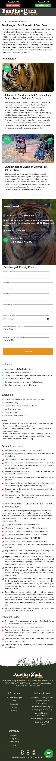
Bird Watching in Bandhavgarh (42, 719)
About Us (13, 735)
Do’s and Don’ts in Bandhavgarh (42, 714)
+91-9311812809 (13, 2)
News (14, 701)
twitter (28, 751)
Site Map (14, 710)
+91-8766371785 (43, 2)
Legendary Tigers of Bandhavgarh (42, 702)
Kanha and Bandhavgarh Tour (42, 698)
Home (4, 21)
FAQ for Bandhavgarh (14, 698)
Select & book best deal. (16, 231)
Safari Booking (42, 5)
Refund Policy (14, 742)
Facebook (22, 751)
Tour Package (13, 5)
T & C (14, 745)
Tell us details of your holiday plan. (20, 215)
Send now (27, 352)
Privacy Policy (13, 739)
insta (34, 751)
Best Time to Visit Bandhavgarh (42, 723)
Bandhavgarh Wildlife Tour (42, 710)
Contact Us (14, 704)
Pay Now (14, 707)
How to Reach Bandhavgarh (42, 707)
